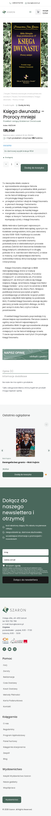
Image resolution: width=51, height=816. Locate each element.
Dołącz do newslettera (25, 579)
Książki (7, 94)
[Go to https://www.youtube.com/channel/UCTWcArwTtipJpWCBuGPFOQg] (9, 649)
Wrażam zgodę (13, 565)
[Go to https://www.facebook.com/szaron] (4, 649)
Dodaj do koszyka (34, 167)
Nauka (14, 97)
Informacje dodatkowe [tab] (14, 376)
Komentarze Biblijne (26, 97)
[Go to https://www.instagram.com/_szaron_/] (15, 649)
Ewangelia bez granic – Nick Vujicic (20, 462)
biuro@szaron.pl (33, 3)
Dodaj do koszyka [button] (22, 474)
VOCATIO (7, 145)
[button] (23, 105)
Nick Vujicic (6, 458)
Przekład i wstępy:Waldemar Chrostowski (22, 121)
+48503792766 (17, 3)
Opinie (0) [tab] (7, 371)
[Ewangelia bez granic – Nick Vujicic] (25, 443)
